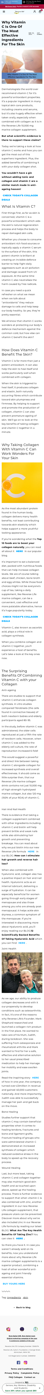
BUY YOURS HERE (14, 1283)
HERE (31, 851)
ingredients (14, 1297)
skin (25, 1297)
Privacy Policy (12, 1373)
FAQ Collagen (16, 1377)
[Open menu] (4, 11)
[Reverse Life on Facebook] (18, 1362)
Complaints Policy (30, 1373)
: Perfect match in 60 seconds (22, 6)
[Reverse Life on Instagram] (25, 1362)
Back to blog (23, 1307)
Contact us (29, 1377)
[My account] (34, 11)
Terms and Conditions (22, 1369)
